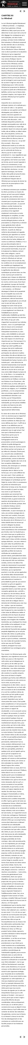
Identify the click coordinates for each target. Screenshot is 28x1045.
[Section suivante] (24, 11)
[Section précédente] (20, 11)
